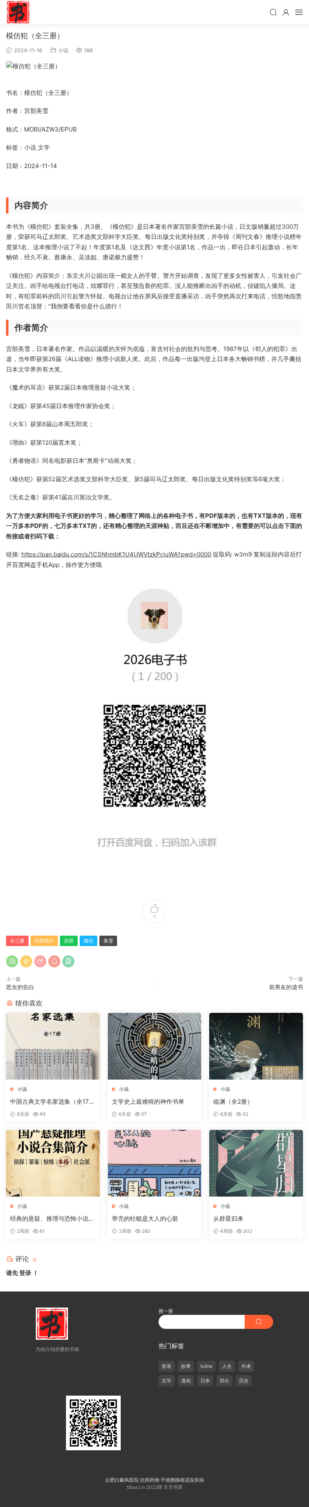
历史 (244, 1381)
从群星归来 (228, 1218)
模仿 (88, 941)
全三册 (17, 941)
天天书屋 (18, 12)
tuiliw (206, 1366)
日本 (205, 1381)
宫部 (69, 941)
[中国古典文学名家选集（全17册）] (53, 1046)
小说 (63, 50)
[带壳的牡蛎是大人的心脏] (155, 1163)
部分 (224, 1381)
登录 (25, 1273)
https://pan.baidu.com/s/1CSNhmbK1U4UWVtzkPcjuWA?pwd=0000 (116, 554)
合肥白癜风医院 (122, 1480)
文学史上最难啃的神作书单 (148, 1101)
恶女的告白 (20, 986)
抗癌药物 (149, 1480)
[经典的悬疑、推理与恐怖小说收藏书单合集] (53, 1163)
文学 (166, 1381)
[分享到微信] (12, 961)
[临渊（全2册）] (256, 1046)
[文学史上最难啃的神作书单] (155, 1046)
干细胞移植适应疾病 (182, 1480)
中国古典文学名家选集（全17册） (49, 1102)
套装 (166, 1366)
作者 (246, 1366)
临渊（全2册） (233, 1101)
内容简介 (44, 941)
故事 (186, 1366)
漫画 (186, 1381)
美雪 (108, 941)
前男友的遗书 (286, 986)
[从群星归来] (256, 1163)
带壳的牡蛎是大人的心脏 (145, 1218)
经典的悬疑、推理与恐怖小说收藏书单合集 (52, 1219)
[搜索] (273, 12)
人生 (227, 1366)
